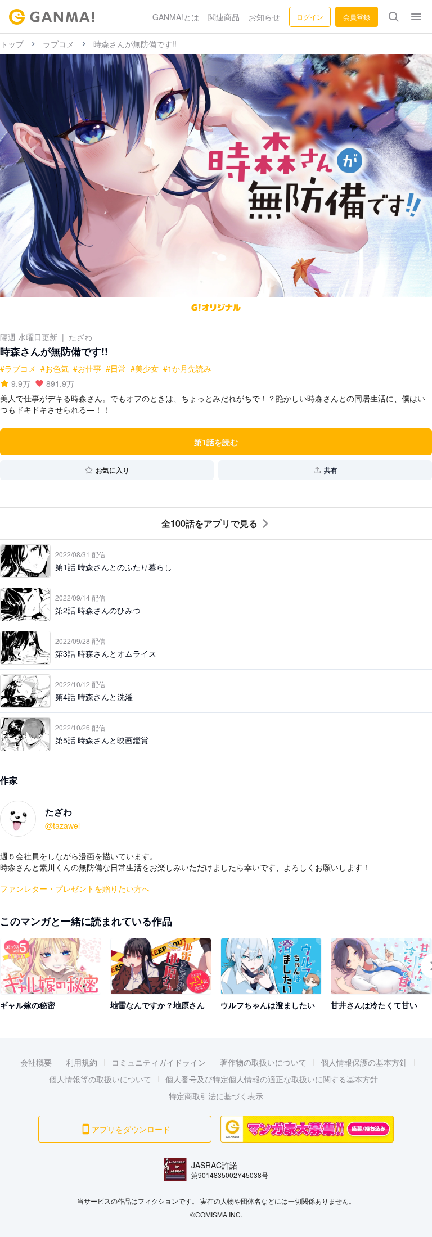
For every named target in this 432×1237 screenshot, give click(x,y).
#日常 (116, 368)
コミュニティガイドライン (158, 1062)
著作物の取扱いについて (263, 1062)
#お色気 (54, 368)
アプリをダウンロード (131, 1129)
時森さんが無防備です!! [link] (135, 43)
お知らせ (264, 16)
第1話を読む (216, 442)
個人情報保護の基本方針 (364, 1062)
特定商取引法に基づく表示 (216, 1095)
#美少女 (144, 368)
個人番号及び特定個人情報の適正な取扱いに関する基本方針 (271, 1079)
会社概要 (36, 1062)
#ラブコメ (18, 368)
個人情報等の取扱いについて (100, 1079)
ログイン (309, 16)
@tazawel (62, 825)
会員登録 (356, 16)
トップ (12, 43)
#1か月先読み (187, 368)
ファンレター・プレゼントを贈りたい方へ (75, 888)
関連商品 (224, 16)
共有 (331, 470)
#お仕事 (87, 368)
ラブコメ (58, 43)
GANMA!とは (175, 16)
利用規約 (81, 1062)
